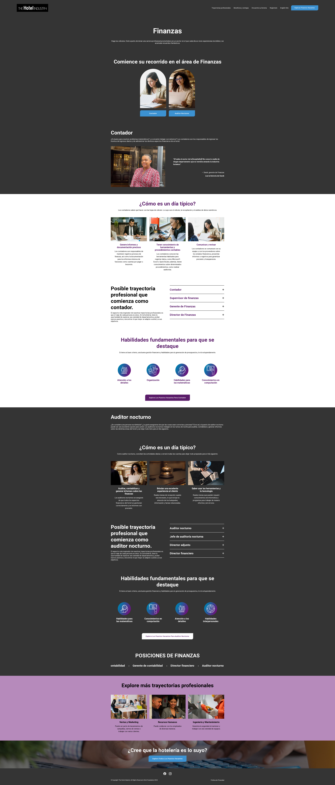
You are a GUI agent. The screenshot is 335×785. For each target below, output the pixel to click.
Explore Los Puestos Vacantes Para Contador (167, 398)
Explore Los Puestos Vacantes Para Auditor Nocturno (167, 636)
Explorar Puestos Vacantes (305, 8)
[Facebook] (164, 773)
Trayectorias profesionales (221, 8)
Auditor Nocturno (182, 113)
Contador (153, 113)
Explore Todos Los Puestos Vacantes (167, 759)
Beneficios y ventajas (241, 8)
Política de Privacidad (217, 780)
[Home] (32, 8)
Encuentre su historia (259, 8)
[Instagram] (170, 773)
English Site (284, 8)
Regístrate (273, 8)
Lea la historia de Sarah (214, 176)
